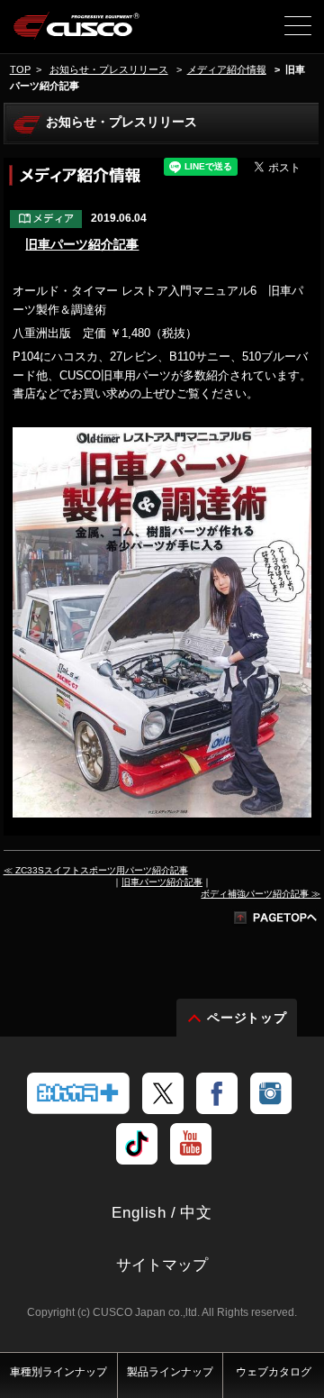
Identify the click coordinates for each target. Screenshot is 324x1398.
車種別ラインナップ (58, 1372)
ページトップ (247, 1017)
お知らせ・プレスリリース (109, 69)
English (139, 1212)
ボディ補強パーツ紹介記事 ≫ (260, 894)
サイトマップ (162, 1265)
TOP (20, 69)
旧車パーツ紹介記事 (82, 244)
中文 (196, 1212)
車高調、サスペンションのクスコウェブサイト (77, 32)
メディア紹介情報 (226, 69)
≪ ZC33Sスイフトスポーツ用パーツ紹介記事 (96, 870)
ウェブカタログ (273, 1372)
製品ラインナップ (170, 1372)
